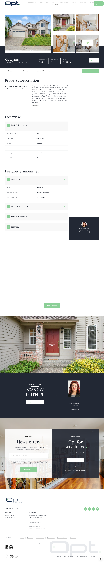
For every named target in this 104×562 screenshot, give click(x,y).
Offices (91, 3)
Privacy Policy (33, 463)
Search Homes (40, 537)
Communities (51, 537)
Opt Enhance (55, 3)
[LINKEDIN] (93, 509)
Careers (83, 3)
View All (87, 43)
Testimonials (65, 3)
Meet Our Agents (62, 537)
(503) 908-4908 (81, 470)
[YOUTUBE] (89, 509)
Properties (30, 537)
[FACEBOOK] (85, 509)
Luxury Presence (68, 556)
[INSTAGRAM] (97, 509)
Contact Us (98, 3)
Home (22, 537)
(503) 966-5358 (85, 230)
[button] (90, 71)
